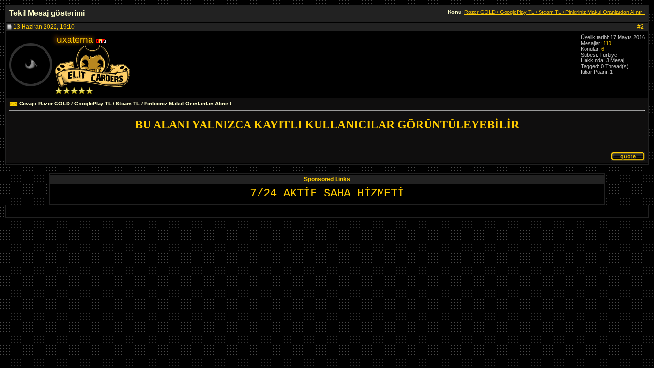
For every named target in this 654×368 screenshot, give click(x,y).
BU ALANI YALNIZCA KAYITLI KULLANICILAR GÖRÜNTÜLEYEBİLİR (327, 124)
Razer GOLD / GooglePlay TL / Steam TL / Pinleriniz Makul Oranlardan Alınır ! (554, 12)
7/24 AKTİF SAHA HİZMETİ (327, 193)
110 (607, 43)
